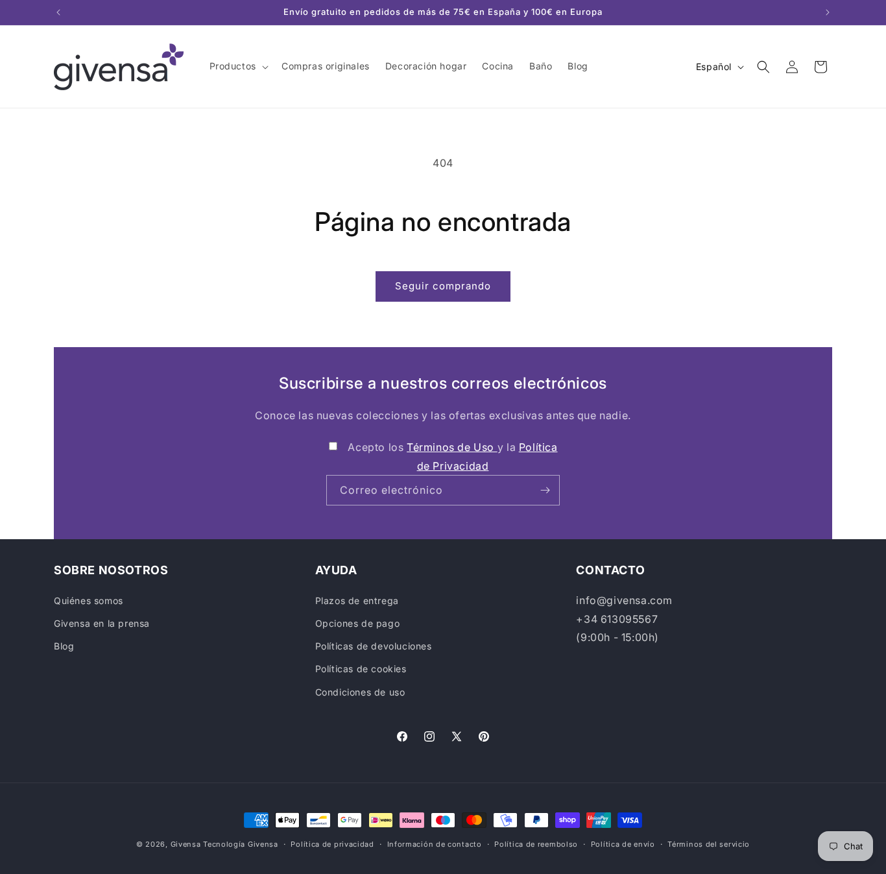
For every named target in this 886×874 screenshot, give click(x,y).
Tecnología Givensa (240, 844)
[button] (238, 66)
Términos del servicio (708, 844)
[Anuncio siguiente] (827, 12)
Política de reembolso (536, 844)
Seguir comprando (443, 286)
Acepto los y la (452, 456)
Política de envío (623, 844)
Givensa (186, 844)
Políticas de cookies (361, 668)
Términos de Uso (452, 447)
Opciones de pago (357, 623)
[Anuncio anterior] (58, 12)
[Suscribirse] (545, 490)
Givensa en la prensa (102, 623)
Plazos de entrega (357, 600)
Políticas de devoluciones (373, 645)
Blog (64, 645)
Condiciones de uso (360, 692)
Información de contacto (434, 844)
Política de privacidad (332, 844)
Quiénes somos (88, 600)
